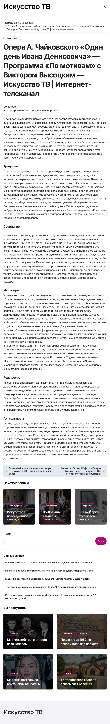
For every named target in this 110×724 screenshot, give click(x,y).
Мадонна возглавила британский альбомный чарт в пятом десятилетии (47, 578)
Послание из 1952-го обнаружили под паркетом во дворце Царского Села (49, 570)
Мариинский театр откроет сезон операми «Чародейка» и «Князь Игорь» (48, 562)
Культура (68, 633)
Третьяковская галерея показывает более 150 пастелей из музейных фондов (50, 587)
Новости (14, 633)
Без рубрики (12, 38)
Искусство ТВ (26, 6)
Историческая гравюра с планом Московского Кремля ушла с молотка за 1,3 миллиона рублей (50, 597)
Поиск (7, 533)
